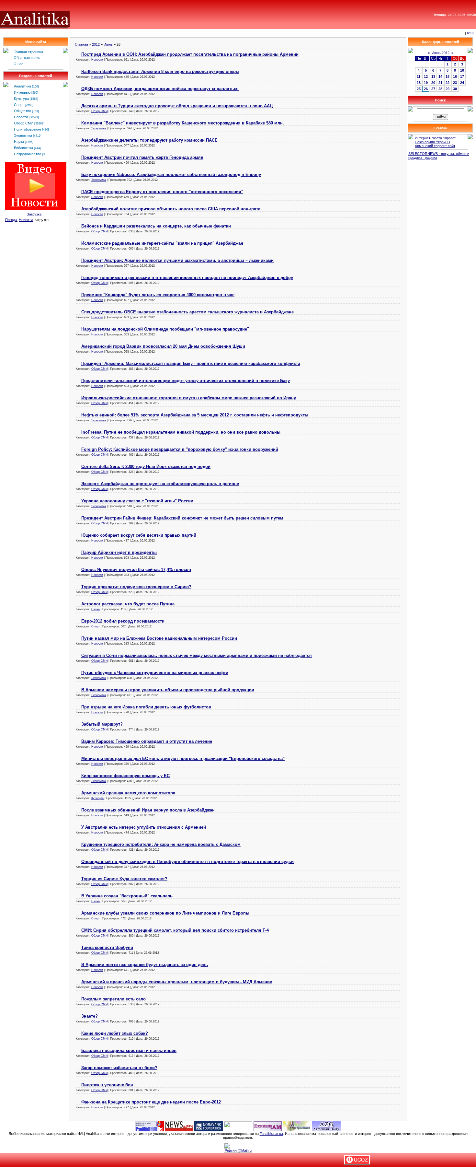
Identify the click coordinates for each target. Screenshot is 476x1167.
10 (462, 70)
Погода (11, 220)
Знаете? (89, 1016)
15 (447, 76)
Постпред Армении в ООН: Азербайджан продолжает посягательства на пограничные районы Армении (190, 54)
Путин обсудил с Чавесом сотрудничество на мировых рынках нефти (154, 672)
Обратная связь (27, 58)
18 (419, 83)
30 (455, 89)
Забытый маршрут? (102, 724)
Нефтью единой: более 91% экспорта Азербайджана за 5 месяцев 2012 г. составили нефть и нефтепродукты (194, 415)
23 (455, 83)
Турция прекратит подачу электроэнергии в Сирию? (136, 586)
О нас (18, 64)
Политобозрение (27, 129)
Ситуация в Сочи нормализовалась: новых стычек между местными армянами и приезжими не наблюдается (196, 655)
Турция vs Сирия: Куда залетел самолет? (124, 878)
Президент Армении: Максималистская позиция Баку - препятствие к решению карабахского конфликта (190, 363)
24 (462, 83)
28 (440, 89)
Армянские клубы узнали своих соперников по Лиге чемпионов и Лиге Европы (165, 913)
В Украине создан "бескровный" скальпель (127, 895)
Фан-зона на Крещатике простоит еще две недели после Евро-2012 (151, 1102)
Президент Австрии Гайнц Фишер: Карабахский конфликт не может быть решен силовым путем (182, 518)
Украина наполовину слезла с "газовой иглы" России (137, 500)
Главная (81, 44)
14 (440, 76)
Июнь (108, 44)
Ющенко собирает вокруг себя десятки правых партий (138, 535)
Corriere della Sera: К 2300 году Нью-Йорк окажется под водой (145, 466)
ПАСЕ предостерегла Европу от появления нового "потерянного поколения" (162, 191)
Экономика (23, 135)
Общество (22, 111)
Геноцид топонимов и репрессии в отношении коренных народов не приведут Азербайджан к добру (187, 277)
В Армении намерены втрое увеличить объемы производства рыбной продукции (167, 689)
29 (447, 89)
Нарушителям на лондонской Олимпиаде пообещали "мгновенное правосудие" (165, 329)
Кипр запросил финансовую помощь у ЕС (125, 775)
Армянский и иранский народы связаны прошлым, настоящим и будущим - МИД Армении (176, 981)
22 (447, 83)
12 (426, 76)
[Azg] (326, 1126)
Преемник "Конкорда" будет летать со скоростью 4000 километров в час (157, 294)
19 (426, 83)
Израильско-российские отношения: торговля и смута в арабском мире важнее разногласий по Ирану (188, 397)
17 (462, 76)
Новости (21, 117)
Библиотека (23, 148)
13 (433, 76)
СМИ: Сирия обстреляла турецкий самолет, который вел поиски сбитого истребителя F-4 (175, 930)
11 (418, 76)
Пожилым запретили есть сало (113, 999)
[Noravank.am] (208, 1126)
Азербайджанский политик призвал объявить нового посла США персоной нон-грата (170, 208)
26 (426, 89)
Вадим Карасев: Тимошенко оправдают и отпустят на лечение (146, 741)
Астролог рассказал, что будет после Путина (128, 603)
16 (455, 76)
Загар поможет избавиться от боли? (119, 1067)
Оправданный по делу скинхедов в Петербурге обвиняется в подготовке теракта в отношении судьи (187, 861)
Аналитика (22, 86)
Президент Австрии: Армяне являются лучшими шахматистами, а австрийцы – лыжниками (177, 260)
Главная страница (28, 52)
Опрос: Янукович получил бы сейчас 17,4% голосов (136, 569)
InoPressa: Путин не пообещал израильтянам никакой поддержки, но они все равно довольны (180, 432)
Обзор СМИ (23, 123)
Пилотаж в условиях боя (107, 1084)
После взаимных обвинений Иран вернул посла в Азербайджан (148, 810)
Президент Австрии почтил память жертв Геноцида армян (142, 157)
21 (440, 83)
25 (419, 89)
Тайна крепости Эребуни (107, 947)
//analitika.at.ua (271, 1134)
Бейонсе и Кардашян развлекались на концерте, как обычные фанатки (156, 226)
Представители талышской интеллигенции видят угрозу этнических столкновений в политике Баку (185, 380)
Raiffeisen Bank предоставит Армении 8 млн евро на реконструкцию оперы (160, 71)
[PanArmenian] (149, 1126)
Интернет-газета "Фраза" (435, 138)
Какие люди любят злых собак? (114, 1033)
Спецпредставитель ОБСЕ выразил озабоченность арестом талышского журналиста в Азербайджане (187, 311)
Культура (21, 98)
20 (433, 83)
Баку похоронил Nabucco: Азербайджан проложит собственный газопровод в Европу (171, 174)
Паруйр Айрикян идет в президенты (119, 552)
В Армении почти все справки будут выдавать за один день (144, 964)
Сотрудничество (27, 154)
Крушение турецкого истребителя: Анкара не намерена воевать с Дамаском (161, 844)
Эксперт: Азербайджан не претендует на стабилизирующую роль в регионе (160, 483)
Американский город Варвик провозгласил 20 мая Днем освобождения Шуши (163, 346)
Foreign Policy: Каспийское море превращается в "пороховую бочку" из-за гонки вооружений (179, 449)
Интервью (22, 92)
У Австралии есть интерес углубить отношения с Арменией (143, 827)
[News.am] (179, 1126)
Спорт (19, 105)
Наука (19, 142)
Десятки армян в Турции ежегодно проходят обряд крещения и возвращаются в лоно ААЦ (177, 105)
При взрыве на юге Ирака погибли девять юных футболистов (146, 707)
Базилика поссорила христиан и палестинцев (128, 1050)
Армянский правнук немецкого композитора (128, 792)
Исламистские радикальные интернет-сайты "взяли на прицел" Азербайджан (162, 243)
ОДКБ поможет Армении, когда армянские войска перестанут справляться (160, 88)
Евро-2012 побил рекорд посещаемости (122, 621)
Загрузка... (35, 214)
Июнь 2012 (440, 53)
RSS (470, 33)
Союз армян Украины (432, 142)
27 (433, 89)
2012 (96, 44)
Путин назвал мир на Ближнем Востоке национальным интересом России (159, 638)
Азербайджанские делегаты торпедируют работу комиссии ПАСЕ (149, 140)
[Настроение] (297, 1126)
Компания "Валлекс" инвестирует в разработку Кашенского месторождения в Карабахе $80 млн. (182, 123)
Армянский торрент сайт (435, 146)
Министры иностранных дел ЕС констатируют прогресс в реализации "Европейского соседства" (183, 758)
